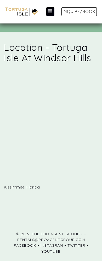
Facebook (25, 245)
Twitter (76, 245)
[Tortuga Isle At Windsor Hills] (21, 11)
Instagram (52, 245)
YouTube (51, 251)
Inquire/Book (79, 11)
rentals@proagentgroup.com (51, 239)
